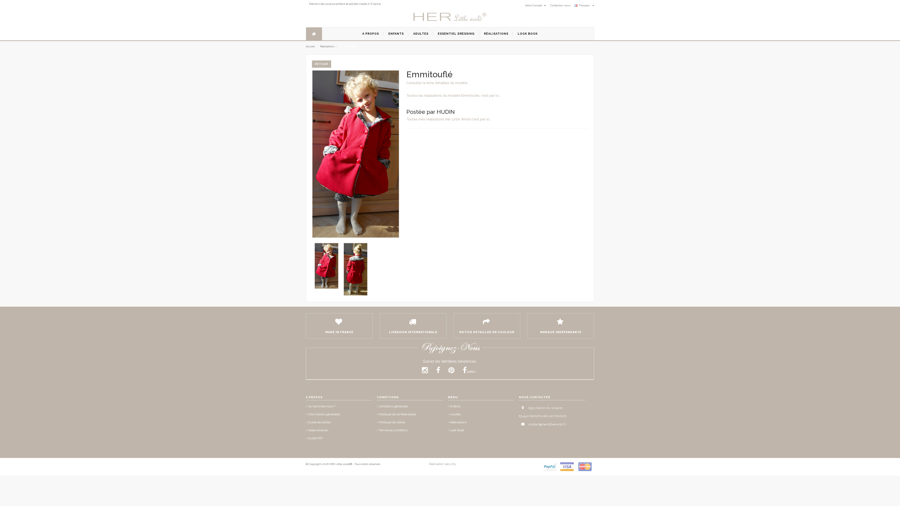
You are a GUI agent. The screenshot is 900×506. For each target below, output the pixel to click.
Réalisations (327, 46)
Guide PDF (315, 438)
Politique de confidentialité (397, 414)
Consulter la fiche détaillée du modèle (437, 83)
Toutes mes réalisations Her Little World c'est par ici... (448, 119)
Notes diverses (318, 430)
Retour (321, 64)
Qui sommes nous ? (321, 406)
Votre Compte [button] (534, 5)
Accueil (310, 46)
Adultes (455, 414)
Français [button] (585, 5)
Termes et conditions (393, 430)
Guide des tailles (319, 422)
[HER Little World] (450, 17)
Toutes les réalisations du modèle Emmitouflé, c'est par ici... (453, 95)
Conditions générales (393, 406)
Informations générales (324, 414)
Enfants (455, 406)
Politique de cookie (392, 422)
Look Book (457, 430)
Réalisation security (442, 464)
